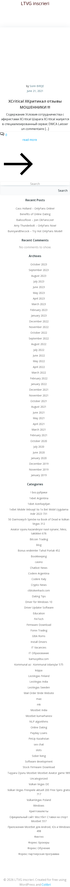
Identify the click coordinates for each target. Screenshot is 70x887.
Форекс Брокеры (38, 842)
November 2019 (39, 469)
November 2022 (39, 327)
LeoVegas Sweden (39, 687)
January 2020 (39, 458)
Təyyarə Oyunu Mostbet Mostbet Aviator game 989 (38, 773)
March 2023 (39, 304)
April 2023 (39, 298)
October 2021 (38, 401)
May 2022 (39, 361)
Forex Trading (38, 630)
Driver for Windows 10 (38, 602)
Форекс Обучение (38, 848)
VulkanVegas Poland (39, 800)
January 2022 (39, 384)
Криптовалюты (38, 811)
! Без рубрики (38, 492)
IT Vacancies (38, 647)
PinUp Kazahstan (39, 738)
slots (39, 750)
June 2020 (39, 452)
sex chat (39, 744)
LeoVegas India (38, 681)
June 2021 (39, 412)
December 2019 (39, 463)
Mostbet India (38, 710)
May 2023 (39, 293)
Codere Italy (39, 579)
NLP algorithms (38, 721)
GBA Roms (38, 636)
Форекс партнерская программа (38, 854)
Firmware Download (39, 625)
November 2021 (39, 395)
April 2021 (39, 424)
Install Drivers (39, 642)
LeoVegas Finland (38, 676)
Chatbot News (38, 568)
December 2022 (39, 321)
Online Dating (39, 727)
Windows (38, 805)
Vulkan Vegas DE (39, 784)
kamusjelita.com (39, 659)
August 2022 (38, 344)
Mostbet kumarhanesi (39, 716)
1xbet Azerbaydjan (39, 504)
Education (39, 613)
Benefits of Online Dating (35, 214)
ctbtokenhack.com (39, 590)
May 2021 (39, 418)
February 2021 (38, 435)
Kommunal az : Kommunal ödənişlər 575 (38, 664)
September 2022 (39, 338)
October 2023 (38, 264)
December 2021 (39, 389)
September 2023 (39, 270)
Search (35, 184)
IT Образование (39, 653)
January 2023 (39, 315)
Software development (39, 761)
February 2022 (38, 378)
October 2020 (38, 441)
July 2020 (38, 446)
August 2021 (38, 406)
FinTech (38, 619)
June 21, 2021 (35, 91)
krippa (38, 670)
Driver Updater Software (39, 607)
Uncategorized (39, 778)
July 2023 (38, 281)
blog (38, 545)
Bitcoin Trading (39, 539)
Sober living (39, 756)
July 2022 (38, 350)
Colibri (46, 884)
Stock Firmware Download (39, 767)
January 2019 (39, 475)
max (38, 699)
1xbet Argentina (38, 498)
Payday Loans (38, 733)
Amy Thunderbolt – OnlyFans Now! (35, 225)
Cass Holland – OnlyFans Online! (35, 208)
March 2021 (39, 429)
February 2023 (38, 310)
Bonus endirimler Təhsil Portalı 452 (39, 550)
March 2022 (39, 372)
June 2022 (39, 355)
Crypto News (39, 585)
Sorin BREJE (37, 86)
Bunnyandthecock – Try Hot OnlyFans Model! (35, 231)
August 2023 (38, 276)
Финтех (38, 836)
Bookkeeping (39, 556)
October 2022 (38, 332)
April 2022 (39, 367)
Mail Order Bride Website (39, 693)
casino (39, 562)
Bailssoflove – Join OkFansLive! (35, 220)
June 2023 (39, 287)
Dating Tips (39, 596)
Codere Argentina (38, 573)
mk (39, 704)
